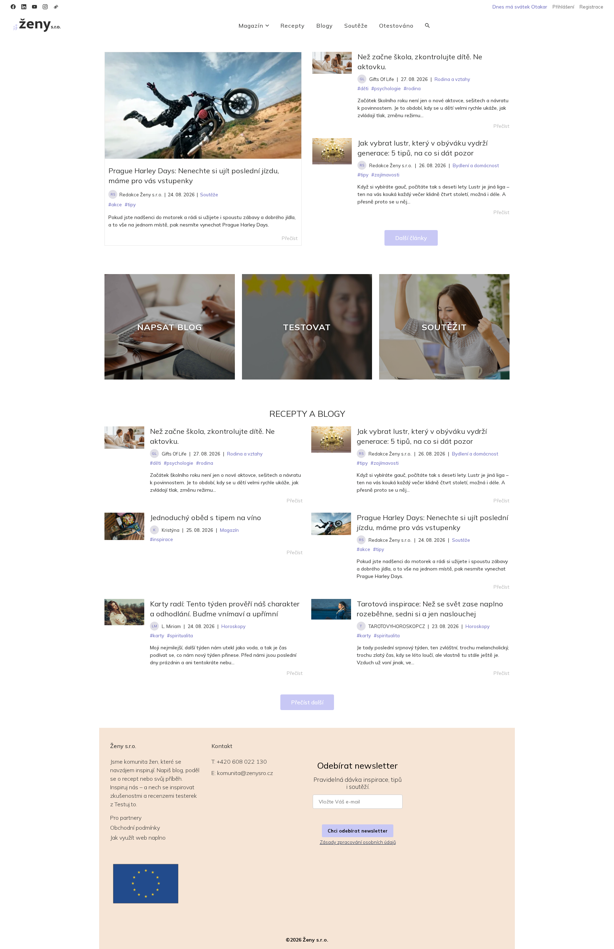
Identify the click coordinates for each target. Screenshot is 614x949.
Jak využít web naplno (138, 837)
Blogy (324, 25)
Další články (411, 237)
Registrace (591, 7)
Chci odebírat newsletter (358, 831)
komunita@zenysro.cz (245, 772)
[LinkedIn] (23, 6)
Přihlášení (563, 7)
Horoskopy (233, 626)
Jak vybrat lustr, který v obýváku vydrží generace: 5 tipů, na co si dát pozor (422, 147)
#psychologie (178, 463)
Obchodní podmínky (135, 827)
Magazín (250, 25)
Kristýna (170, 530)
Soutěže (356, 25)
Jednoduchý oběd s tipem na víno (205, 517)
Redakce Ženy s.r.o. (140, 194)
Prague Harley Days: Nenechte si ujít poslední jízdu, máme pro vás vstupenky (193, 175)
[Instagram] (45, 6)
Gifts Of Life (381, 79)
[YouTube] (34, 6)
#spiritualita (180, 635)
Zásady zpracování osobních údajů (358, 842)
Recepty (292, 25)
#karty (157, 635)
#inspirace (161, 539)
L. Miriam (171, 626)
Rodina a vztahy (245, 454)
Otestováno (396, 25)
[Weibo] (55, 6)
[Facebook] (13, 6)
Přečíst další (307, 702)
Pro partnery (125, 817)
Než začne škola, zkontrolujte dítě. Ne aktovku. (419, 61)
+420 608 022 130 (242, 761)
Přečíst (502, 126)
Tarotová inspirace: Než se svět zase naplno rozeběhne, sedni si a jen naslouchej (430, 608)
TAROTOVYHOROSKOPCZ (396, 626)
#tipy (362, 463)
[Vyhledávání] (427, 25)
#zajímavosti (385, 463)
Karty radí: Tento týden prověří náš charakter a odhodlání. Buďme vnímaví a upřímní (225, 608)
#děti (155, 463)
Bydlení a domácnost (475, 454)
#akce (363, 549)
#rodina (204, 463)
